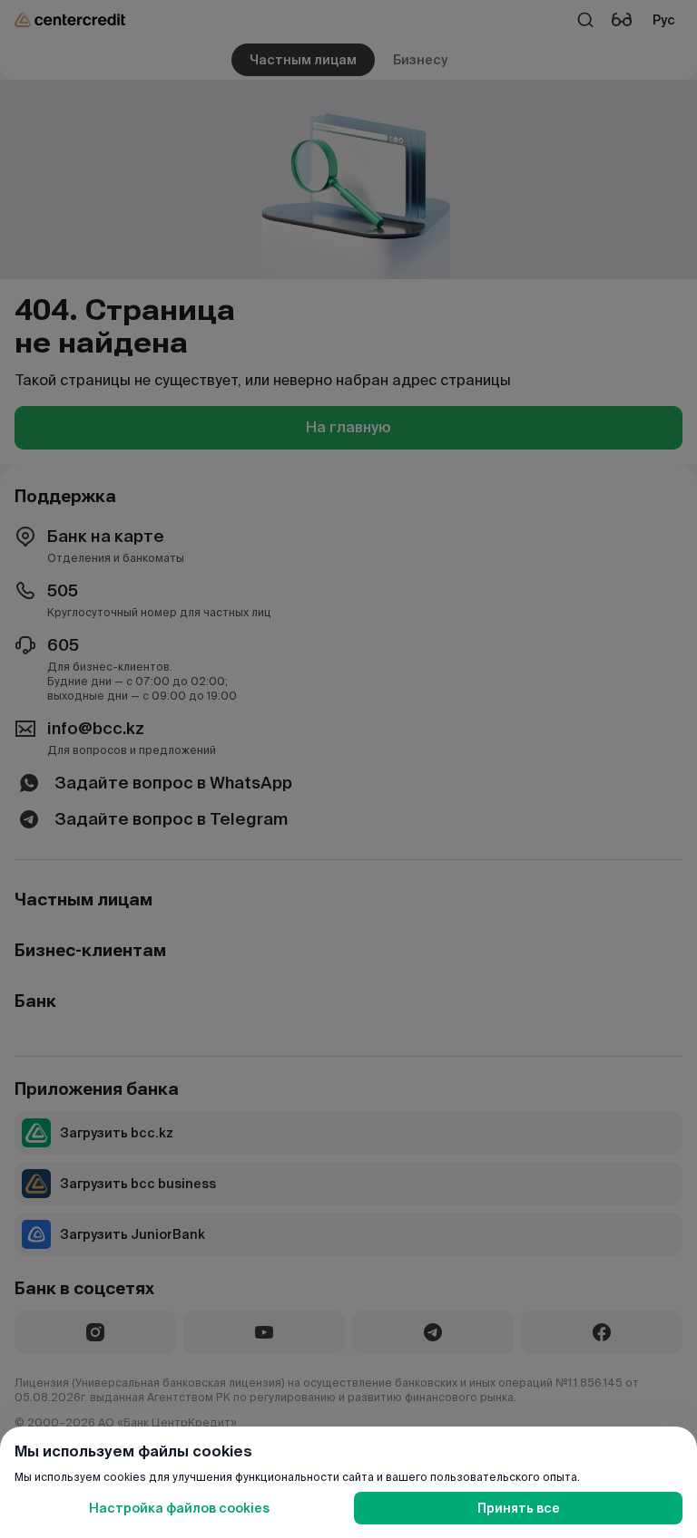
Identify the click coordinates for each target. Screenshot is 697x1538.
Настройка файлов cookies (179, 1508)
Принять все (518, 1508)
